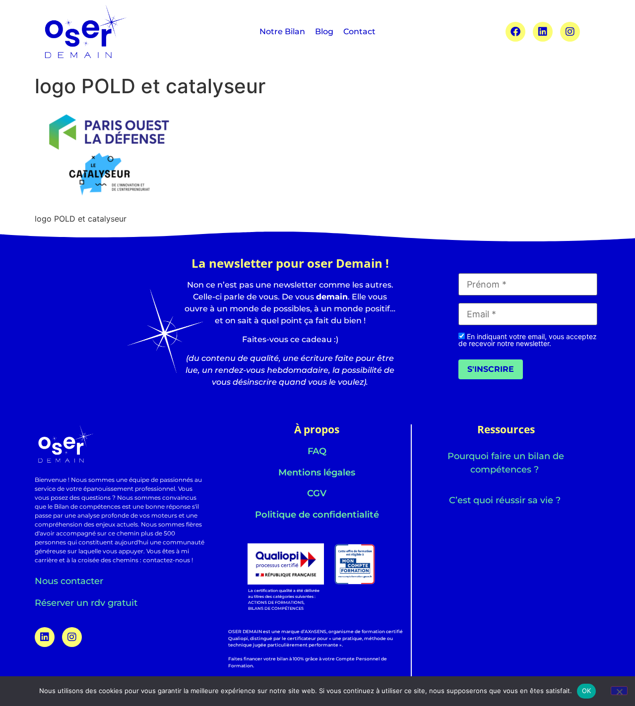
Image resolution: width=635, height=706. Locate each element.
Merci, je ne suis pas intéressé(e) (317, 523)
